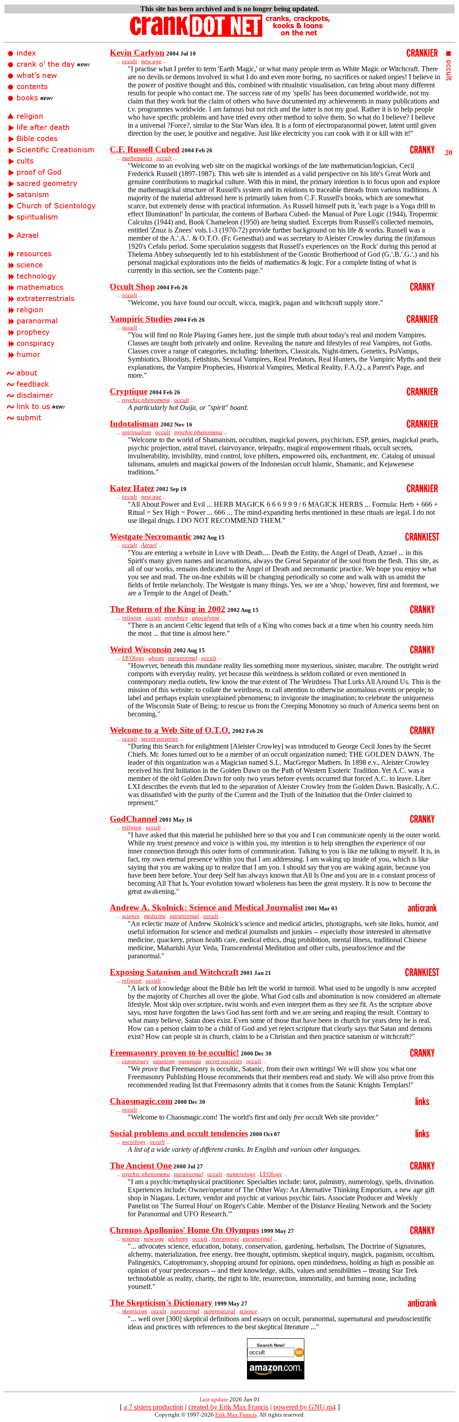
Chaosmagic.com (141, 1101)
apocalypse (206, 617)
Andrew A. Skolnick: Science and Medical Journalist (206, 907)
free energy (225, 1238)
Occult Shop (132, 286)
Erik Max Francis (236, 1414)
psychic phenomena (146, 399)
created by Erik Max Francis (228, 1407)
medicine (155, 916)
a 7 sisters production (153, 1407)
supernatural (219, 1311)
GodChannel (133, 818)
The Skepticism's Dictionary (161, 1302)
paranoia (189, 1061)
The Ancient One (141, 1165)
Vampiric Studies (141, 318)
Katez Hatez (132, 488)
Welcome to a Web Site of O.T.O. (170, 730)
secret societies (159, 738)
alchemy (178, 1238)
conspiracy (135, 1061)
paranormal (182, 658)
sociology (134, 1141)
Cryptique (128, 391)
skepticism (134, 1311)
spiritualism (136, 432)
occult (129, 61)
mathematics (137, 158)
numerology (240, 1174)
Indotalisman (134, 423)
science (131, 916)
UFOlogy (133, 658)
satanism (163, 1061)
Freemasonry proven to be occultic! (174, 1052)
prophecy (176, 617)
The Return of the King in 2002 (167, 609)
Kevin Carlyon (137, 52)
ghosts (156, 658)
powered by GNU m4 (304, 1407)
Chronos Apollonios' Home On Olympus (184, 1230)
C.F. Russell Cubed (145, 149)
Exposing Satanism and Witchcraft (174, 972)
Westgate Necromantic (150, 536)
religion (132, 617)
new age (151, 61)
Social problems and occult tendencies (179, 1133)
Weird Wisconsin (141, 649)
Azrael (149, 545)
